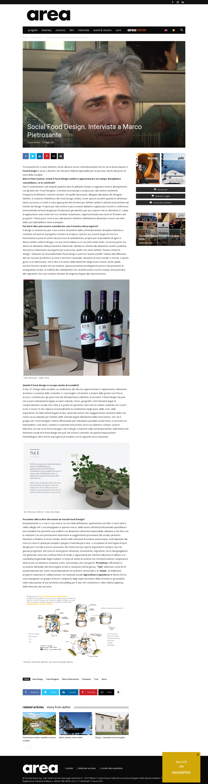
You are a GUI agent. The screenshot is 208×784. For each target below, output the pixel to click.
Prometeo (86, 679)
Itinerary (46, 30)
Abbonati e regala (162, 196)
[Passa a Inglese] (166, 30)
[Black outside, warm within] (75, 723)
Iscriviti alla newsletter (162, 202)
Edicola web (162, 189)
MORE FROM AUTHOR (59, 707)
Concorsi (60, 30)
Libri (72, 30)
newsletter (181, 772)
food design (37, 679)
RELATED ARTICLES (33, 707)
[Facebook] (172, 2)
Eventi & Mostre (102, 30)
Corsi (118, 30)
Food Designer (52, 679)
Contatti (69, 768)
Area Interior (137, 30)
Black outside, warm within (71, 737)
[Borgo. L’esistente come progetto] (112, 723)
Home (25, 37)
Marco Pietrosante (70, 679)
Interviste (83, 30)
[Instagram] (177, 2)
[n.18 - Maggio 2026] (173, 169)
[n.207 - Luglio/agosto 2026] (148, 169)
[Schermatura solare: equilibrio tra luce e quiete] (39, 723)
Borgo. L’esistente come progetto (110, 737)
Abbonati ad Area (87, 768)
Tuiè (96, 679)
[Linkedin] (182, 2)
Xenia (104, 679)
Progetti (32, 30)
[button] (181, 30)
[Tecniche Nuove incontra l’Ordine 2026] (160, 229)
